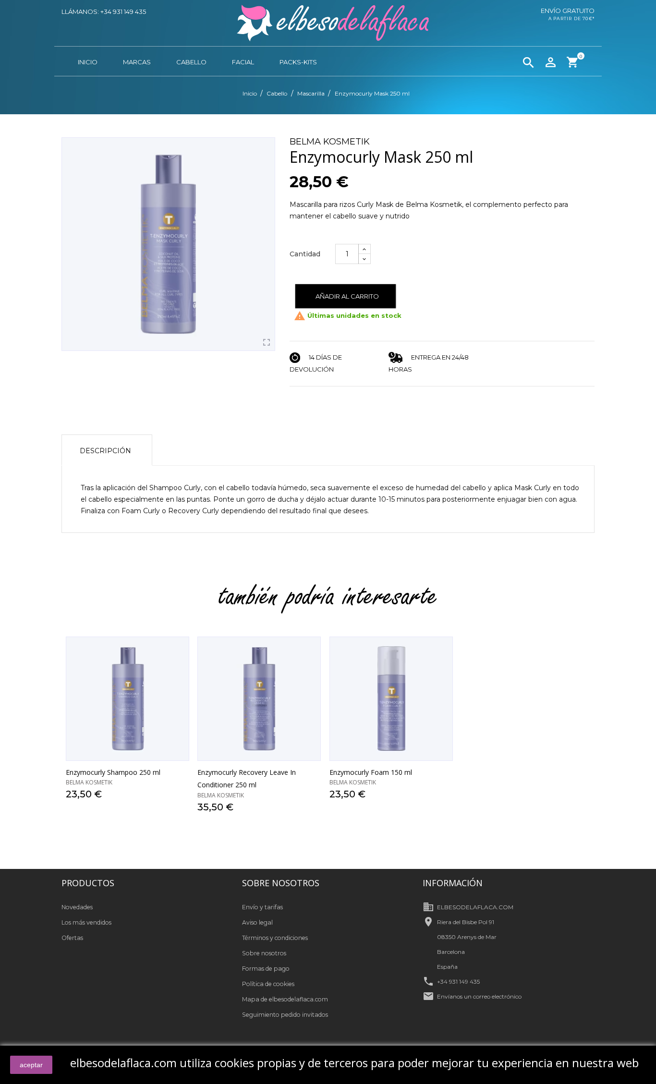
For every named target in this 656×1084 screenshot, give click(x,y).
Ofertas (72, 937)
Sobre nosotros (264, 953)
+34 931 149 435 (458, 981)
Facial (243, 62)
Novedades (77, 907)
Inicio (87, 62)
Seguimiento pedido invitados (285, 1014)
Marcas (137, 62)
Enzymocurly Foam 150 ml (370, 772)
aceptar (31, 1065)
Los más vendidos (86, 922)
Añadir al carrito (347, 296)
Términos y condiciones (275, 937)
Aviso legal (257, 922)
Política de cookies (268, 984)
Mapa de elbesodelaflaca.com (285, 999)
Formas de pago (266, 968)
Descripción (105, 450)
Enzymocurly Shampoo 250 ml (113, 772)
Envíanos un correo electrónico (479, 996)
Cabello (191, 62)
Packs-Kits (298, 62)
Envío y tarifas (262, 907)
